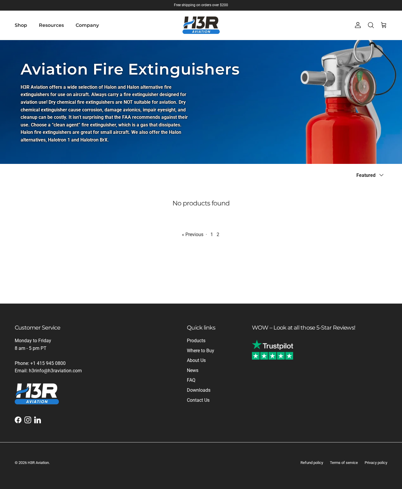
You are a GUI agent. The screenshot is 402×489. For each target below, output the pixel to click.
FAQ (191, 380)
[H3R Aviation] (201, 25)
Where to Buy (200, 350)
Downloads (198, 390)
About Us (196, 360)
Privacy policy (376, 462)
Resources (51, 25)
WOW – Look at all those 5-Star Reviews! (303, 327)
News (192, 370)
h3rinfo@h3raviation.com (55, 370)
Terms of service (344, 462)
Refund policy (311, 462)
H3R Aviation (38, 462)
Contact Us (198, 400)
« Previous (192, 234)
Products (196, 340)
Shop (21, 25)
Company (87, 25)
